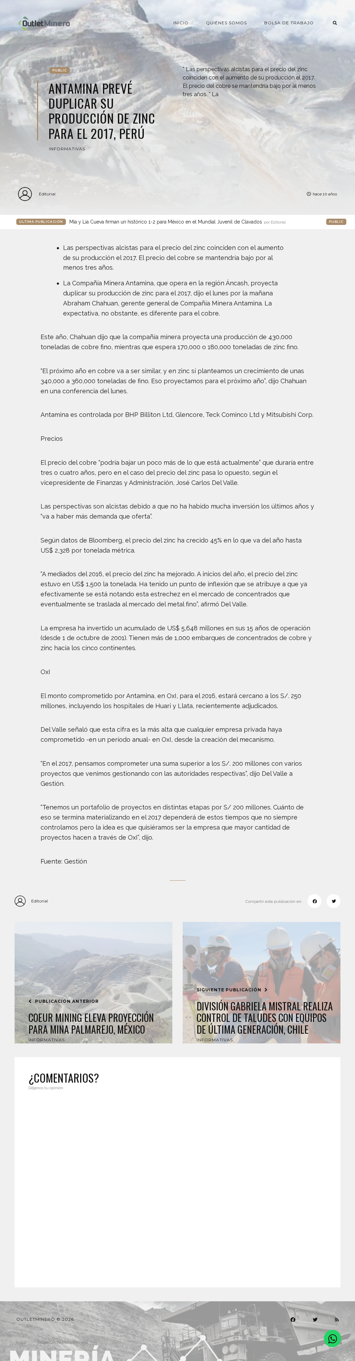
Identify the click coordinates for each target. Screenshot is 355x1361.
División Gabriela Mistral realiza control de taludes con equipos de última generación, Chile (265, 1017)
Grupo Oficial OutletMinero (62, 1342)
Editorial (47, 193)
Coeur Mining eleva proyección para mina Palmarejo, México (91, 1023)
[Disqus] (177, 1184)
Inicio (181, 22)
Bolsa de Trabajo (289, 22)
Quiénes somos (226, 22)
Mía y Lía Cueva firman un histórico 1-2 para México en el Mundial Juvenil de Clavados (177, 222)
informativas (67, 148)
